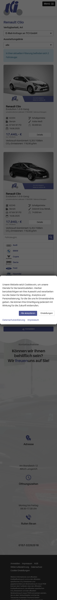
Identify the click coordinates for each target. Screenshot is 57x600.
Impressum (33, 320)
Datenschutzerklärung (13, 320)
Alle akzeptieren (28, 313)
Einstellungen (46, 313)
